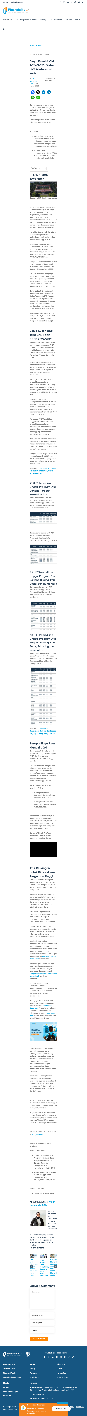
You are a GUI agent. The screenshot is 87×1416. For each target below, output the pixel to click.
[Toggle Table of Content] (43, 168)
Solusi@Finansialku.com (43, 1398)
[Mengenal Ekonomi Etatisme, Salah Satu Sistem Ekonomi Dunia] (53, 1254)
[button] (4, 29)
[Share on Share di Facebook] (33, 92)
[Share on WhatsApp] (33, 97)
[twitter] (48, 1357)
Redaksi (70, 1407)
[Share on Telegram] (43, 92)
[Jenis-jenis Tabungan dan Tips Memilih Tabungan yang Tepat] (33, 1254)
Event (59, 1369)
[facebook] (44, 1357)
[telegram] (73, 1357)
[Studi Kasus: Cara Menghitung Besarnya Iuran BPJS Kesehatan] (43, 1254)
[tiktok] (69, 1357)
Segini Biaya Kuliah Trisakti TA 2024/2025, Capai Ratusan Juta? (43, 471)
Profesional (34, 1377)
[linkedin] (52, 1357)
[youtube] (57, 1357)
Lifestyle (38, 46)
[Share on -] (49, 92)
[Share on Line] (38, 97)
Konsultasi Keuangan (12, 1377)
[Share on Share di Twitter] (38, 92)
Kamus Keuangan (10, 1392)
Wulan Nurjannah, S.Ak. (34, 81)
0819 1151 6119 (38, 1394)
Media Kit (7, 1396)
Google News (37, 1134)
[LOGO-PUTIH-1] (12, 1352)
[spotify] (65, 1357)
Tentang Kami (9, 1369)
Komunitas (61, 1373)
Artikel (6, 1387)
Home (32, 46)
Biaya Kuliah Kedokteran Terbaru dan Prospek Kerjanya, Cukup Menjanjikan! (43, 731)
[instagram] (61, 1357)
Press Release (63, 1377)
